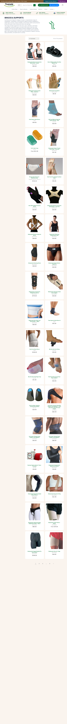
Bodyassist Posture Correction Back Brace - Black (34, 62)
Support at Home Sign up (50, 1)
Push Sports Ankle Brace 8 (54, 320)
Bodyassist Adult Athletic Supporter (54, 263)
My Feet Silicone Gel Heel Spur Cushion (54, 377)
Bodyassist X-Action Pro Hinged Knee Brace (34, 292)
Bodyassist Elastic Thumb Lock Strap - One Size (54, 149)
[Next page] (53, 563)
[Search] (34, 5)
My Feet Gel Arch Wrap (54, 349)
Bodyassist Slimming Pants (34, 262)
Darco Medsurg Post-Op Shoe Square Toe (54, 62)
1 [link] (35, 563)
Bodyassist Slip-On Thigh (54, 551)
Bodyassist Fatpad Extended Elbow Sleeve (34, 494)
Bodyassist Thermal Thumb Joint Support (54, 292)
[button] (62, 5)
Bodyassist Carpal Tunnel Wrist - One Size (34, 91)
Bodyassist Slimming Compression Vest (54, 235)
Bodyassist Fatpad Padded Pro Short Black (34, 552)
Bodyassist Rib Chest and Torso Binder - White (34, 321)
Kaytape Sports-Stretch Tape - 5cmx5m (35, 466)
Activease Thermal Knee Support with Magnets (34, 437)
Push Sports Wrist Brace (34, 119)
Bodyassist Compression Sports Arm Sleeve (54, 466)
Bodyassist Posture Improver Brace (34, 235)
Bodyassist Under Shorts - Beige (54, 523)
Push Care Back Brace (35, 349)
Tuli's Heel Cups (34, 148)
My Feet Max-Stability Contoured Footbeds (34, 406)
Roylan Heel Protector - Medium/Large (34, 177)
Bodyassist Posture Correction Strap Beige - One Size (54, 206)
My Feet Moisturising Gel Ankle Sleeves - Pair (54, 120)
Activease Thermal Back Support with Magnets (54, 437)
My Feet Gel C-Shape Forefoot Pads (54, 177)
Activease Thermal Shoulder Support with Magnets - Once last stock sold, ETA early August (54, 407)
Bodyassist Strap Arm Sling (54, 493)
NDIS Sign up (62, 1)
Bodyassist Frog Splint (54, 90)
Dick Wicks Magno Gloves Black (35, 206)
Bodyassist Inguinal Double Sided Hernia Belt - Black (34, 523)
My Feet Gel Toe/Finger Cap (34, 376)
